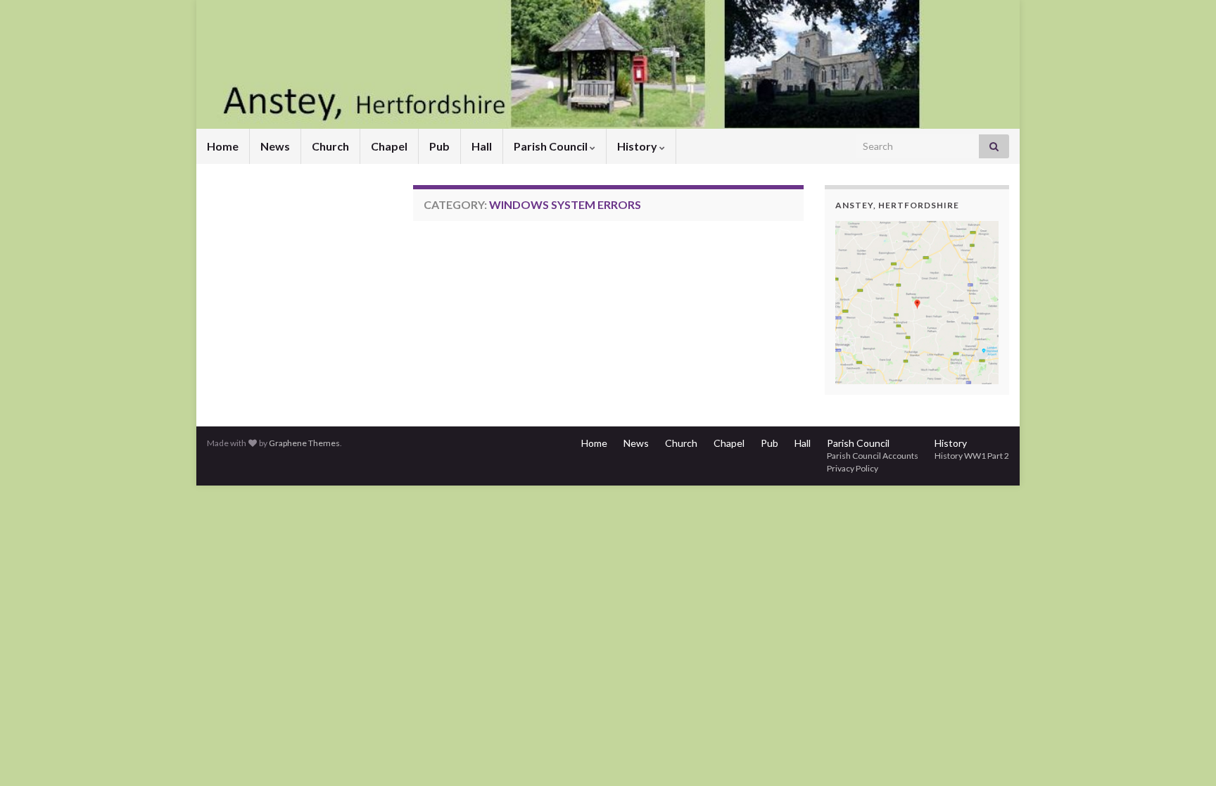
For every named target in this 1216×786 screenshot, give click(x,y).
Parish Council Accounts (872, 455)
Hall (481, 146)
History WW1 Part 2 (972, 455)
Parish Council (552, 146)
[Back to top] (1184, 754)
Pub (439, 146)
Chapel (389, 146)
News (275, 146)
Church (330, 146)
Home (223, 146)
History (638, 146)
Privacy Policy (852, 468)
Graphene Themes (304, 443)
